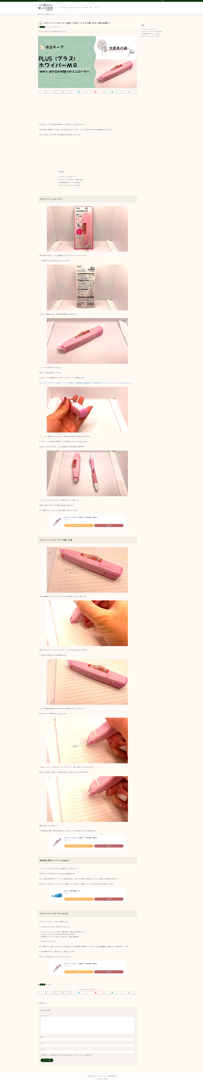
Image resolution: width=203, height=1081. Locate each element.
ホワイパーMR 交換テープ (72, 891)
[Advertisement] (85, 107)
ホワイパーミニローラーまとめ (70, 185)
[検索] (164, 1)
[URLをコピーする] (129, 91)
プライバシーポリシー (102, 1076)
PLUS (49, 27)
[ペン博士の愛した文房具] (46, 7)
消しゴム (42, 27)
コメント (44, 1015)
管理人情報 (112, 1076)
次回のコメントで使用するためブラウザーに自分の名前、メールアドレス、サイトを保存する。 (67, 1055)
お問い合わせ (91, 1076)
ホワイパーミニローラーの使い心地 (71, 179)
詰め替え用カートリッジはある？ (70, 182)
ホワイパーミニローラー (68, 177)
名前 (42, 1036)
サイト (42, 1049)
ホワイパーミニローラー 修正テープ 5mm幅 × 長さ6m (80, 517)
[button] (46, 91)
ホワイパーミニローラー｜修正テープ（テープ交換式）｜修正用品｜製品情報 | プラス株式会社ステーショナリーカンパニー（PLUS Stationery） (86, 383)
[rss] (162, 1)
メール (42, 1043)
